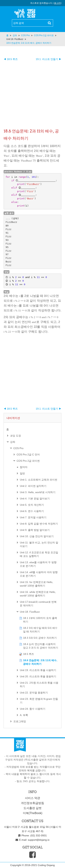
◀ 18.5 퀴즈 (11, 59)
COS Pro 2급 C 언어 (28, 454)
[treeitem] (32, 429)
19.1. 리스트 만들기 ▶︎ (48, 59)
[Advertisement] (32, 93)
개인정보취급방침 (32, 803)
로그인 (57, 3)
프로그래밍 (19, 721)
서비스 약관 (32, 798)
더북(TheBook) (32, 813)
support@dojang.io (38, 839)
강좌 (12, 441)
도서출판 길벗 (32, 808)
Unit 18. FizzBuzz (14, 39)
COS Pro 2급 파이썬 (28, 460)
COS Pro (18, 448)
